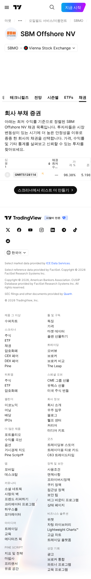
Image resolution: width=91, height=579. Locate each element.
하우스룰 (11, 509)
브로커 (52, 356)
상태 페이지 (56, 505)
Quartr (68, 294)
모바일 (9, 469)
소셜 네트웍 (13, 489)
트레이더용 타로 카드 (63, 450)
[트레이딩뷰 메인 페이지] (17, 7)
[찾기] (52, 7)
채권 (8, 345)
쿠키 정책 (54, 485)
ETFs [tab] (68, 97)
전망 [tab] (38, 97)
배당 (8, 415)
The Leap (54, 366)
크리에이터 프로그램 (20, 504)
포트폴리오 (13, 434)
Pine (8, 366)
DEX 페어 (11, 361)
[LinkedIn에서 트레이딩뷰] (52, 230)
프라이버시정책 (58, 479)
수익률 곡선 (13, 440)
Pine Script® (14, 455)
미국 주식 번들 (58, 390)
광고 (50, 554)
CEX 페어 (11, 356)
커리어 (52, 425)
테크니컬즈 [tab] (19, 97)
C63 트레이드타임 (60, 455)
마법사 (9, 558)
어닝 (8, 410)
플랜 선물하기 (57, 336)
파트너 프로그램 (59, 564)
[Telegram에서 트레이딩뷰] (64, 230)
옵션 (8, 445)
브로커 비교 (56, 361)
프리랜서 (11, 563)
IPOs (8, 420)
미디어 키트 (56, 430)
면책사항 (53, 474)
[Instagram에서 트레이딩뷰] (41, 230)
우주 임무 (54, 410)
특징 (50, 321)
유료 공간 (12, 568)
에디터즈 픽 (13, 539)
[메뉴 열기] (6, 7)
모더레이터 (13, 514)
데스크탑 (11, 474)
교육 (8, 534)
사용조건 (53, 469)
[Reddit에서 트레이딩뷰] (8, 241)
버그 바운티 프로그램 (63, 500)
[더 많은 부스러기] (20, 21)
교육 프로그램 (57, 569)
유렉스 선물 (56, 385)
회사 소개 (54, 405)
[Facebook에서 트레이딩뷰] (19, 230)
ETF (7, 340)
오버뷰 (52, 351)
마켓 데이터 (56, 331)
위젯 (50, 519)
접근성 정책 (56, 490)
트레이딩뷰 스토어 (60, 445)
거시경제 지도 (15, 450)
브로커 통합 (56, 559)
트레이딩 (11, 529)
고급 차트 (54, 535)
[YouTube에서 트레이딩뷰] (30, 230)
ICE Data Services (58, 263)
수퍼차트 (11, 321)
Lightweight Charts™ (62, 529)
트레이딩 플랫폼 (59, 540)
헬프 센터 (54, 420)
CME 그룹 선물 (58, 380)
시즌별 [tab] (53, 97)
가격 (50, 326)
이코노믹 (11, 405)
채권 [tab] (82, 97)
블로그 (52, 415)
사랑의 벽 (12, 494)
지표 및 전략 (14, 553)
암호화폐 (11, 351)
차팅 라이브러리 (59, 524)
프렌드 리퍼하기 (16, 499)
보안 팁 (52, 495)
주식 (8, 335)
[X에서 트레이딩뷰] (8, 230)
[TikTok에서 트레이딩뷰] (75, 230)
